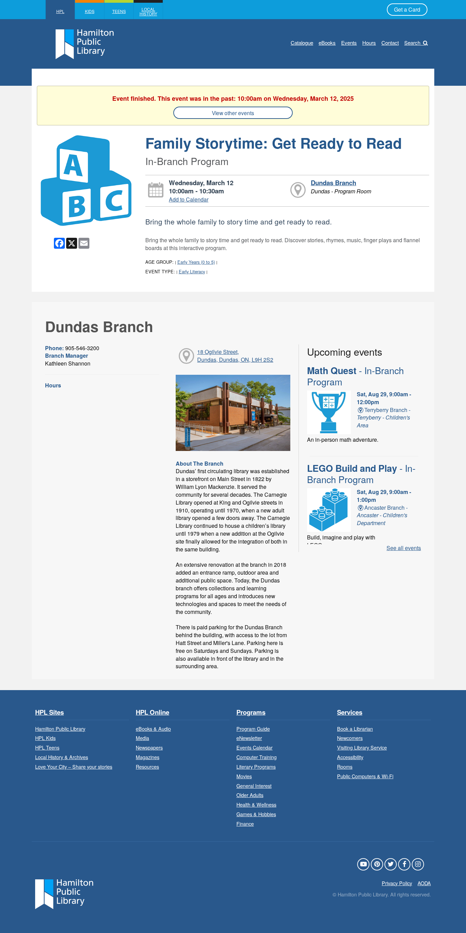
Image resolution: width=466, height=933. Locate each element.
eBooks (327, 42)
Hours (369, 42)
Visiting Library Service (362, 747)
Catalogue (302, 42)
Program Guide (253, 728)
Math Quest (355, 376)
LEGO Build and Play (361, 473)
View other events (233, 112)
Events (349, 42)
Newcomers (350, 737)
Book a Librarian (355, 728)
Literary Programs (256, 766)
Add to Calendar (188, 199)
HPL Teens (47, 747)
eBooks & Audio (153, 728)
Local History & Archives (61, 756)
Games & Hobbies (256, 814)
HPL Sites (49, 712)
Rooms (344, 766)
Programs (250, 712)
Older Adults (249, 794)
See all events (404, 548)
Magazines (147, 756)
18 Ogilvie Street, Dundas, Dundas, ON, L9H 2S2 (235, 355)
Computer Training (256, 756)
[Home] (64, 893)
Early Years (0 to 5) (196, 262)
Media (142, 737)
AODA (424, 883)
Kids (89, 11)
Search (412, 42)
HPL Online (152, 712)
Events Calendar (254, 747)
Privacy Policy (397, 883)
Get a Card (407, 9)
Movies (244, 776)
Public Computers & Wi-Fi (365, 776)
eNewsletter (249, 737)
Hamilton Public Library (60, 728)
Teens (119, 11)
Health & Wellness (256, 804)
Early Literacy (192, 271)
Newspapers (149, 747)
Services (349, 712)
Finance (245, 823)
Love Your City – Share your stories (73, 766)
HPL (60, 11)
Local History (148, 11)
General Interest (254, 785)
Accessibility (350, 756)
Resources (147, 766)
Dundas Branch (333, 182)
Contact (390, 42)
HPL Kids (45, 737)
